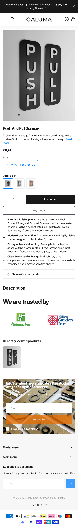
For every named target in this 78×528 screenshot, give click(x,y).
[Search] (13, 19)
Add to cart (50, 199)
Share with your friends (25, 274)
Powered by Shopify (54, 497)
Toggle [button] (74, 288)
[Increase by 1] (20, 199)
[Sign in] (67, 19)
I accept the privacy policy (24, 428)
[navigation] (26, 114)
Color (9, 175)
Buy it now (39, 210)
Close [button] (74, 6)
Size (5, 157)
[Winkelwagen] (73, 19)
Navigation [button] (5, 19)
